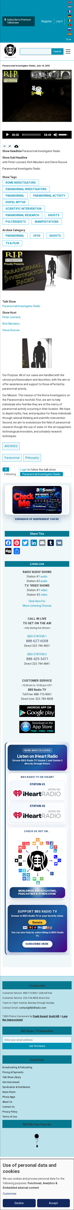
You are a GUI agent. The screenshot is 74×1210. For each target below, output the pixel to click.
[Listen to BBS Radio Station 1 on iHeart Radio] (37, 792)
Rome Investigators (21, 182)
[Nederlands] (70, 6)
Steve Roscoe (11, 330)
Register (46, 21)
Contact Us (8, 1106)
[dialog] (37, 1184)
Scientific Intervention (23, 208)
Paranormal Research (22, 215)
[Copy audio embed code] (4, 146)
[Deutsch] (70, 15)
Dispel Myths (16, 202)
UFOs (36, 235)
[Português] (70, 24)
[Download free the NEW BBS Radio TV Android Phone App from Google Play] (37, 710)
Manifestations (47, 221)
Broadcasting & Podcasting (17, 1067)
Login (23, 469)
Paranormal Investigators (26, 189)
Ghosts (53, 215)
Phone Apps (8, 1097)
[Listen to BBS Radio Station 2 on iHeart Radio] (37, 814)
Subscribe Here (37, 944)
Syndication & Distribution (16, 1087)
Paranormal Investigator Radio (21, 306)
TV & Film (12, 243)
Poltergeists (16, 221)
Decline (19, 1203)
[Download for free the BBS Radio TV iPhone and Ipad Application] (37, 726)
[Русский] (70, 29)
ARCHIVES (11, 446)
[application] (37, 135)
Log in (59, 21)
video (44, 590)
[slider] (31, 135)
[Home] (10, 51)
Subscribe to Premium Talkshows (19, 21)
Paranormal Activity (49, 195)
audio (43, 576)
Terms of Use (9, 1116)
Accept (53, 1203)
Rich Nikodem (10, 323)
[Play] (7, 135)
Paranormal (15, 235)
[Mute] (55, 135)
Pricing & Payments (12, 1072)
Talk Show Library (11, 1077)
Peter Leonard (11, 317)
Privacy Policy (9, 1111)
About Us (7, 1102)
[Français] (70, 11)
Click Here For (37, 601)
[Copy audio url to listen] (9, 146)
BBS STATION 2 (37, 654)
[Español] (70, 34)
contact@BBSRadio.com (32, 1007)
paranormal (15, 195)
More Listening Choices (37, 605)
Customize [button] (9, 1193)
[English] (70, 2)
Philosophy (32, 457)
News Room (9, 1092)
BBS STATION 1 (37, 636)
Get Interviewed (10, 1082)
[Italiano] (70, 20)
